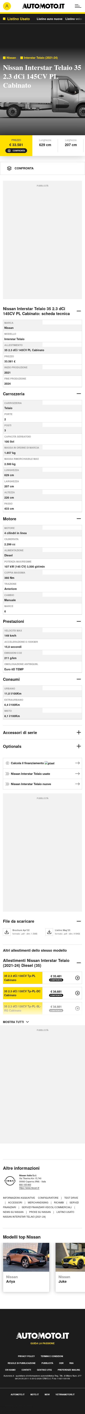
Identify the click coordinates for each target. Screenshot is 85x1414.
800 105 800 (25, 1184)
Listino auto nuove (49, 19)
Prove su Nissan (40, 1211)
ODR (61, 1363)
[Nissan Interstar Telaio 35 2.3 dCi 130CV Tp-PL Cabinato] (77, 978)
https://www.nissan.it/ (29, 1187)
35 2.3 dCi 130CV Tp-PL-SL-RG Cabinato (22, 1008)
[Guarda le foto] (42, 92)
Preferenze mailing (69, 1369)
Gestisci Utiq (44, 1369)
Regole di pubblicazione (22, 1363)
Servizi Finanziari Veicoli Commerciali (47, 1207)
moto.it (34, 1394)
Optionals (12, 746)
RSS (71, 1363)
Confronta (19, 150)
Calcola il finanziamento (28, 763)
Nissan (11, 58)
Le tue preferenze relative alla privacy (26, 1411)
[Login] (7, 6)
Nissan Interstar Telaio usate (30, 773)
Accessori (15, 1202)
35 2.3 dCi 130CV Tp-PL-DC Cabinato (22, 993)
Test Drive (71, 1197)
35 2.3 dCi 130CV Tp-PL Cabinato (20, 978)
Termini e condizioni (52, 1356)
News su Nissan (13, 1211)
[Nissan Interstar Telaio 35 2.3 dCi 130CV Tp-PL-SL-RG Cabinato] (77, 1008)
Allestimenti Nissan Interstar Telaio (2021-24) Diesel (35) (36, 962)
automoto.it (18, 1394)
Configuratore (48, 1197)
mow (47, 1394)
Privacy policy (26, 1356)
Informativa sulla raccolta (17, 1407)
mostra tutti (13, 1022)
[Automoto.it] (43, 6)
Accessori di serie (20, 732)
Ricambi (59, 1202)
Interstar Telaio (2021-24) (41, 58)
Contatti (26, 1369)
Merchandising (38, 1202)
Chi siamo (10, 1369)
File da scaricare (18, 921)
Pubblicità (47, 1363)
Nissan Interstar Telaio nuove (31, 784)
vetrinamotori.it (65, 1394)
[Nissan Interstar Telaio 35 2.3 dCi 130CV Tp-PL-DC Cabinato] (77, 993)
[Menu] (78, 6)
